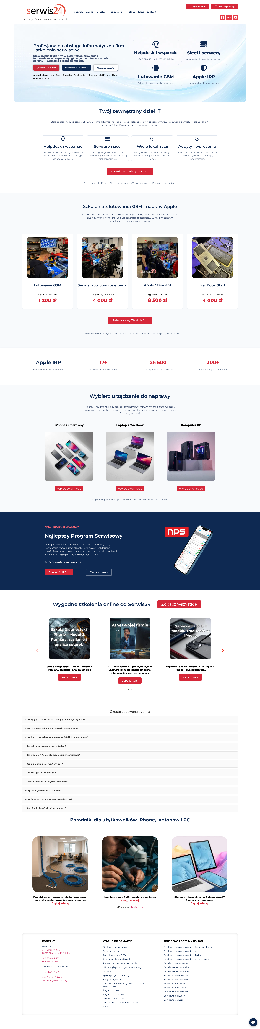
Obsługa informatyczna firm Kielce (182, 951)
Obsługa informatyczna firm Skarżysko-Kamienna (190, 947)
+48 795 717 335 (50, 961)
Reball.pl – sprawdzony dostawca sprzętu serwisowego (125, 985)
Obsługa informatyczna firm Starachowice (186, 959)
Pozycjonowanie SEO (114, 955)
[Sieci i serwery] (203, 44)
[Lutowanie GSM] (155, 68)
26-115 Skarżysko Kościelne (56, 953)
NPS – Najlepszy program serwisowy (122, 967)
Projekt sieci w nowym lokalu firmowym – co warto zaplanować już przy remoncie (60, 899)
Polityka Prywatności (114, 998)
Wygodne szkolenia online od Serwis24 (102, 604)
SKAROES (108, 971)
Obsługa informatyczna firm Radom (183, 955)
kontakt (151, 12)
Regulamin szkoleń (113, 994)
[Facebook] (222, 17)
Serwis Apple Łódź (173, 1000)
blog (141, 12)
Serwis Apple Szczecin (176, 963)
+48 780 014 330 (50, 958)
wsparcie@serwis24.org (54, 980)
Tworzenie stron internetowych (120, 963)
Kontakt (107, 1006)
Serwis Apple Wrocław (176, 979)
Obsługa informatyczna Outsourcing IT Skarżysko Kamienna (199, 899)
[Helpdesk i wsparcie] (155, 44)
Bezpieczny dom (112, 951)
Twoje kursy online (113, 979)
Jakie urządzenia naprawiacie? (41, 772)
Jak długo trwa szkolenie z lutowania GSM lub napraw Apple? (57, 737)
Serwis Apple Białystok (176, 975)
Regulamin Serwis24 (114, 990)
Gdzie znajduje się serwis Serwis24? (44, 764)
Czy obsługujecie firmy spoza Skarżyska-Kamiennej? (52, 728)
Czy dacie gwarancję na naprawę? (43, 790)
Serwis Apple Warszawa (176, 983)
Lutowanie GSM (156, 76)
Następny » (137, 907)
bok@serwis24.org (52, 977)
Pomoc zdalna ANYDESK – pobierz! (121, 1002)
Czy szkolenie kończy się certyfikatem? (46, 746)
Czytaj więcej (60, 903)
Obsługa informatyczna (115, 947)
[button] (37, 650)
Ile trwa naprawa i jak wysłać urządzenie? (47, 781)
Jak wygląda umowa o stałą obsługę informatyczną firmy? (55, 719)
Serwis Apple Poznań (175, 987)
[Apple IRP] (203, 68)
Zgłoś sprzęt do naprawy (116, 975)
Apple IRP (203, 76)
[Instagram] (229, 17)
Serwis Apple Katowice (176, 991)
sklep (132, 12)
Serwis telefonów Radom (177, 971)
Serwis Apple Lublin (174, 995)
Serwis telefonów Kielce (176, 967)
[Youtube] (235, 17)
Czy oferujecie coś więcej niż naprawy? (46, 808)
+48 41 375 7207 (50, 972)
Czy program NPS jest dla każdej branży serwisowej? (53, 755)
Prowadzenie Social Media (117, 959)
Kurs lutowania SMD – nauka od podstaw (129, 897)
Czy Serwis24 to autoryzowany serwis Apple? (49, 799)
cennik (90, 12)
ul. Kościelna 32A (51, 950)
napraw (78, 12)
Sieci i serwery (204, 52)
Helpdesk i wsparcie (156, 52)
